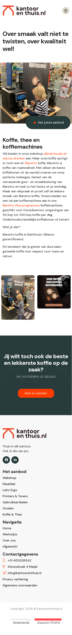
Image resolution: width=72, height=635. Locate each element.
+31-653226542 (19, 560)
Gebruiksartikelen (15, 502)
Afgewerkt (10, 546)
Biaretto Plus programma (21, 205)
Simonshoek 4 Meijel (22, 567)
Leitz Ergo (10, 490)
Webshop (9, 478)
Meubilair (9, 484)
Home (7, 528)
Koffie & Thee (12, 514)
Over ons (9, 540)
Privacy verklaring (15, 579)
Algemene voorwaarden (20, 585)
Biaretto (31, 163)
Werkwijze (10, 534)
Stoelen (8, 508)
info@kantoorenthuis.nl (24, 573)
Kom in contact (36, 393)
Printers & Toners (15, 496)
